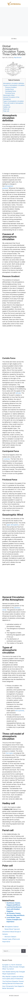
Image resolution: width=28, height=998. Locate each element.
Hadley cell (6, 107)
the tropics (9, 753)
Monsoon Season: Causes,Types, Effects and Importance (11, 939)
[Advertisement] (14, 22)
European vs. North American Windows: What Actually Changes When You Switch (13, 967)
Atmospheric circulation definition (13, 83)
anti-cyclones (19, 710)
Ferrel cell (6, 109)
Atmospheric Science (11, 926)
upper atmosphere (12, 525)
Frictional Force (10, 93)
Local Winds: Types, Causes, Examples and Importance (14, 919)
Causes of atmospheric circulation (14, 85)
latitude (18, 393)
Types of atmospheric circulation (13, 101)
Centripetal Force (10, 91)
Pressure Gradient (11, 87)
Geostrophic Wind (8, 95)
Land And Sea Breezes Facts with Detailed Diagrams (14, 909)
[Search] (23, 951)
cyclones (7, 459)
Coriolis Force (9, 89)
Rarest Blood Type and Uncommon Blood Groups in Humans (11, 931)
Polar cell (6, 111)
